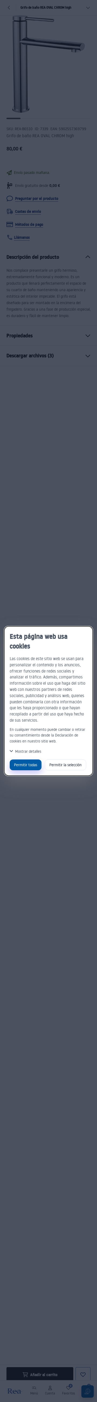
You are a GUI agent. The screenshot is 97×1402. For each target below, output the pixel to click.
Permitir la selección (65, 764)
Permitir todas (25, 764)
